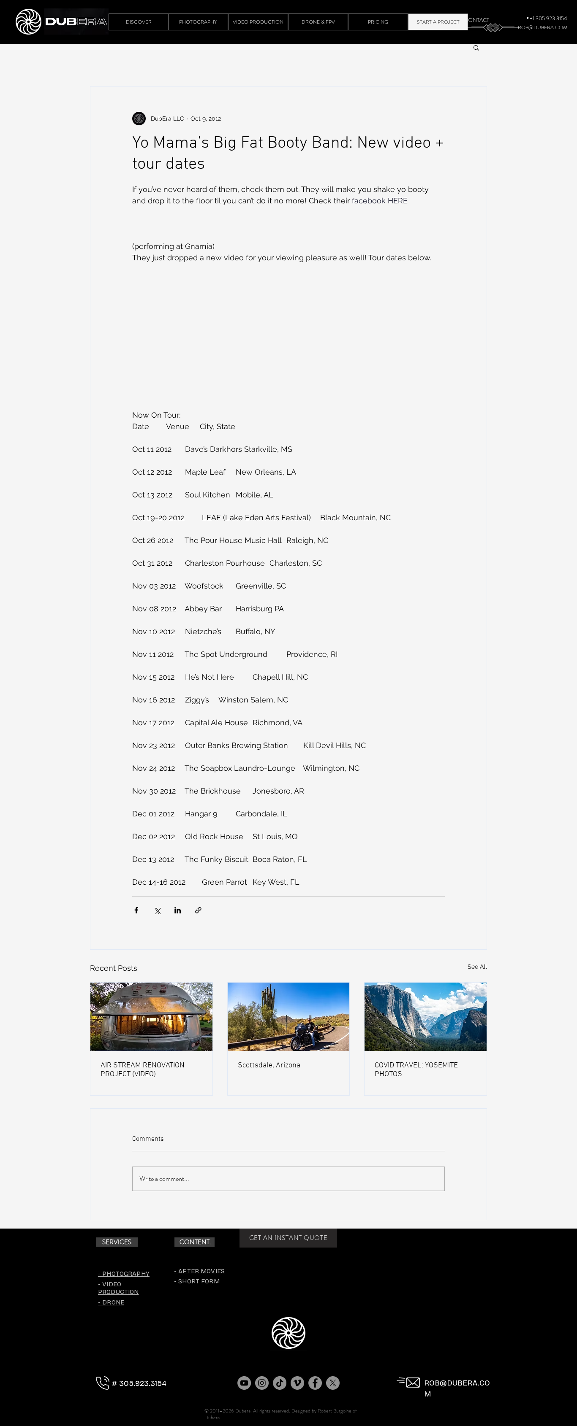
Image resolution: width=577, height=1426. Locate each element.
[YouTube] (244, 1383)
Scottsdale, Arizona (269, 1065)
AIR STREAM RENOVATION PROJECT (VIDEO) (143, 1070)
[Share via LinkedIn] (178, 910)
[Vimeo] (297, 1383)
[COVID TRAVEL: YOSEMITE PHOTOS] (426, 1017)
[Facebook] (315, 1383)
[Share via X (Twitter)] (157, 910)
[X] (333, 1383)
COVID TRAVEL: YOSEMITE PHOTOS (416, 1070)
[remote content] (288, 342)
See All (477, 966)
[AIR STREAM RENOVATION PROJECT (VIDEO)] (151, 1017)
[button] (476, 47)
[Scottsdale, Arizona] (289, 1017)
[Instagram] (262, 1383)
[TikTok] (279, 1383)
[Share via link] (198, 910)
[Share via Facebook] (136, 910)
